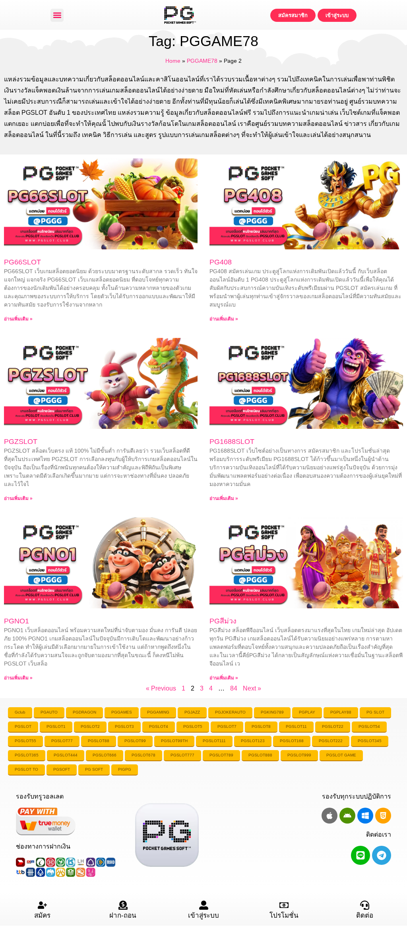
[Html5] (383, 816)
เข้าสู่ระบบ (203, 915)
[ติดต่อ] (364, 905)
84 (233, 688)
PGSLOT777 (182, 755)
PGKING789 (272, 712)
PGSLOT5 (192, 726)
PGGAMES (121, 712)
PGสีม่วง (222, 621)
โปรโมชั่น (283, 915)
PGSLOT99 (135, 741)
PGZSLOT (20, 442)
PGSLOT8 (261, 726)
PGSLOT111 (214, 741)
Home (172, 61)
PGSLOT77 (62, 741)
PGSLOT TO (26, 769)
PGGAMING (158, 712)
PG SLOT (375, 712)
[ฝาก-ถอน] (123, 905)
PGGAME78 (202, 61)
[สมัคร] (42, 905)
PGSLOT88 (98, 741)
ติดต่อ (364, 915)
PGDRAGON (84, 712)
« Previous (161, 688)
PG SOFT (94, 769)
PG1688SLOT (231, 442)
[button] (57, 15)
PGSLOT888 (260, 755)
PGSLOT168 (292, 741)
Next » (252, 688)
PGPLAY (307, 712)
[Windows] (365, 816)
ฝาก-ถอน (122, 915)
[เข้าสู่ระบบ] (203, 905)
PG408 (220, 262)
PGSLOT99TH (174, 741)
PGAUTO (49, 712)
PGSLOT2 (90, 726)
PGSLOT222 (331, 741)
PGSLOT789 (221, 755)
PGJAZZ (192, 712)
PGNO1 (16, 621)
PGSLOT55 (25, 741)
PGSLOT (23, 726)
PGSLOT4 (158, 726)
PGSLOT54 (369, 726)
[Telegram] (381, 855)
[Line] (360, 855)
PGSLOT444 (66, 755)
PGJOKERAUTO (230, 712)
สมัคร (42, 915)
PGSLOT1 (56, 726)
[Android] (347, 816)
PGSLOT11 (296, 726)
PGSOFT (61, 769)
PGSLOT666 (104, 755)
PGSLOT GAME (341, 755)
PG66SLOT (22, 262)
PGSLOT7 (226, 726)
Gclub (20, 712)
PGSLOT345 (370, 741)
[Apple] (329, 816)
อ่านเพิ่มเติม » (18, 319)
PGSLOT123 (253, 741)
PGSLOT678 (143, 755)
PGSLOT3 (124, 726)
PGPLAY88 (340, 712)
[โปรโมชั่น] (284, 905)
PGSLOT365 (27, 755)
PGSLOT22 (332, 726)
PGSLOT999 (299, 755)
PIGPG (124, 769)
